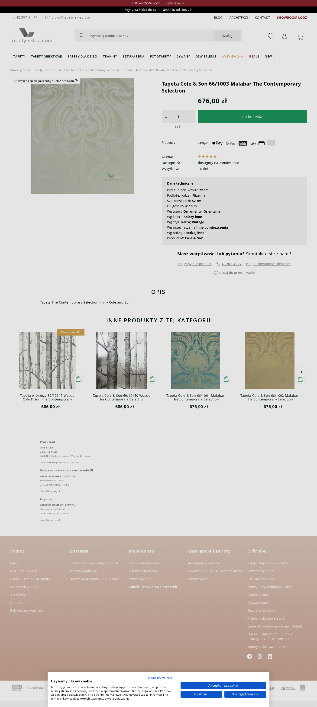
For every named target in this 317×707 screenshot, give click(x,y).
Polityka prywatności (159, 678)
